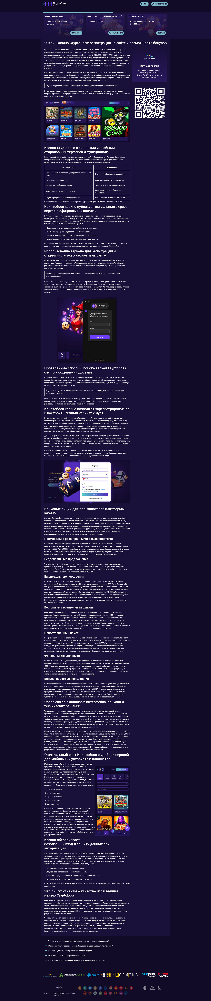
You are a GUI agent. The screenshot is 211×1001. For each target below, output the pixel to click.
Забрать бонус (74, 33)
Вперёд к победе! (150, 73)
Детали (119, 33)
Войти (144, 4)
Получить (160, 33)
